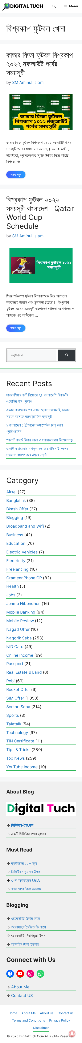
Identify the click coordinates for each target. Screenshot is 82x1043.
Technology (17, 732)
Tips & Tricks (18, 749)
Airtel (11, 492)
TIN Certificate (20, 741)
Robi (10, 681)
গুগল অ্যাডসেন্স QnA (25, 880)
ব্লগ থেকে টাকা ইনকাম (26, 889)
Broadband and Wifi (25, 526)
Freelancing (17, 569)
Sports (12, 715)
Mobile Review (20, 620)
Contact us (66, 1013)
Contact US (22, 995)
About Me (19, 987)
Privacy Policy (59, 1020)
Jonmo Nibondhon (23, 603)
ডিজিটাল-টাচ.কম (22, 825)
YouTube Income (22, 766)
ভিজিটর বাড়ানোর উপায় (25, 871)
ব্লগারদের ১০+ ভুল (24, 863)
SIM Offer (15, 698)
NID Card (15, 646)
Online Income (19, 655)
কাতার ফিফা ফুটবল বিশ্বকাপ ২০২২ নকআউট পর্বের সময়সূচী (39, 63)
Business (14, 534)
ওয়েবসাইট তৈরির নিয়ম (25, 918)
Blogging (14, 517)
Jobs (10, 595)
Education (15, 543)
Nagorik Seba (19, 638)
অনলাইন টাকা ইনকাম (25, 944)
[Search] (66, 355)
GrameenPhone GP (24, 578)
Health (12, 586)
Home (12, 1013)
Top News (15, 758)
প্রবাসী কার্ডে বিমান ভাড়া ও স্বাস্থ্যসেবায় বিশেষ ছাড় (39, 440)
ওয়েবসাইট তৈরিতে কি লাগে (28, 927)
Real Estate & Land (24, 672)
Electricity (15, 560)
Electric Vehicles (22, 552)
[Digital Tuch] (23, 6)
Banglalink (16, 500)
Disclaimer (41, 1028)
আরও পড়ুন (16, 175)
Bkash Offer (17, 509)
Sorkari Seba (18, 706)
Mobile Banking (20, 612)
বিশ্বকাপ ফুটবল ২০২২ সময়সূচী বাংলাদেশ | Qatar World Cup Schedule (40, 212)
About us (46, 1013)
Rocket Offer (18, 689)
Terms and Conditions (28, 1020)
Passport (14, 663)
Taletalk (13, 724)
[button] (54, 6)
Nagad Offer (18, 629)
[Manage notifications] (72, 1033)
